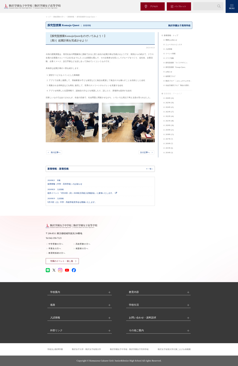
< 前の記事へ (54, 152)
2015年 (168, 148)
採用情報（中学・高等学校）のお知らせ (65, 182)
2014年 (168, 153)
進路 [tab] (52, 304)
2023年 (168, 112)
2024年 (168, 107)
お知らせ (169, 72)
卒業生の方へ (54, 248)
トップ (48, 17)
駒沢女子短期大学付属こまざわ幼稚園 (174, 349)
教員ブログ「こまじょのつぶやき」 (179, 81)
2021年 (168, 121)
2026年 (168, 98)
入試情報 (169, 49)
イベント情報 (170, 54)
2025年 (168, 103)
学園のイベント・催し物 (61, 261)
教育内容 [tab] (134, 292)
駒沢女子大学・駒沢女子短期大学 (86, 349)
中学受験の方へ (55, 244)
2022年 (168, 116)
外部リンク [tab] (56, 330)
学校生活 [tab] (134, 304)
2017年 (168, 139)
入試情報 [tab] (55, 317)
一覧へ (150, 169)
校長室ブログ (170, 76)
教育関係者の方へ (56, 253)
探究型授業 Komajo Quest (86, 17)
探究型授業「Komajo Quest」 (176, 67)
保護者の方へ (82, 248)
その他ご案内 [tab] (136, 330)
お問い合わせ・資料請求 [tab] (142, 317)
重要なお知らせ (171, 40)
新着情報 (70, 17)
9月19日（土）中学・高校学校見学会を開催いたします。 (72, 200)
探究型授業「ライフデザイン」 (177, 63)
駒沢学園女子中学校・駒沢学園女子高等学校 (129, 349)
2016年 (168, 144)
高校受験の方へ (59, 17)
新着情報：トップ (171, 35)
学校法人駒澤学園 (55, 349)
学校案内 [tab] (55, 292)
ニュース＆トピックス (174, 45)
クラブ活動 (170, 58)
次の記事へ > (146, 152)
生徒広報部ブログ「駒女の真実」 (178, 85)
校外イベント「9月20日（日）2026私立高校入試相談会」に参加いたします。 (81, 191)
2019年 (168, 130)
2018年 (168, 134)
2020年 (168, 125)
